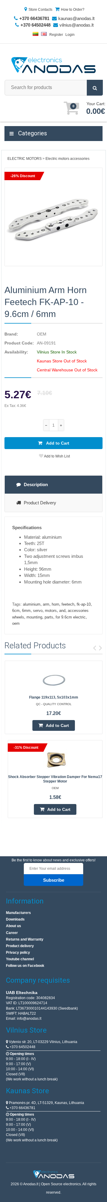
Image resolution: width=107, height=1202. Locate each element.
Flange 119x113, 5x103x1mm (53, 697)
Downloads (15, 919)
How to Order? (72, 9)
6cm (16, 610)
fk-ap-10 (84, 604)
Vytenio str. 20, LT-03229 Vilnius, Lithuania (42, 1042)
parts (49, 617)
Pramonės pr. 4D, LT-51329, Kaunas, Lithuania (46, 1103)
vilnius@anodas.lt (76, 24)
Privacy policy (18, 952)
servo (38, 610)
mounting (34, 617)
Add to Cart (57, 443)
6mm (26, 610)
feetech (68, 604)
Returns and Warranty (24, 939)
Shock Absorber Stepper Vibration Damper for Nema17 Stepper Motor (55, 779)
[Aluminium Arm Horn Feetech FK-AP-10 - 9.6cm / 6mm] (53, 217)
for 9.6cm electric (71, 617)
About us (13, 926)
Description (36, 484)
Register (56, 35)
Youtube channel (20, 959)
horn (55, 604)
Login (70, 35)
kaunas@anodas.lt (76, 18)
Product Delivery (40, 502)
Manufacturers (18, 913)
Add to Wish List (56, 456)
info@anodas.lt (29, 1018)
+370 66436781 (22, 1108)
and (62, 610)
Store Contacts (40, 9)
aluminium (31, 604)
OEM (41, 334)
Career (12, 933)
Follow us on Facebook (25, 966)
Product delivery (20, 946)
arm (46, 604)
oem (16, 623)
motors (51, 610)
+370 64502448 (22, 1047)
